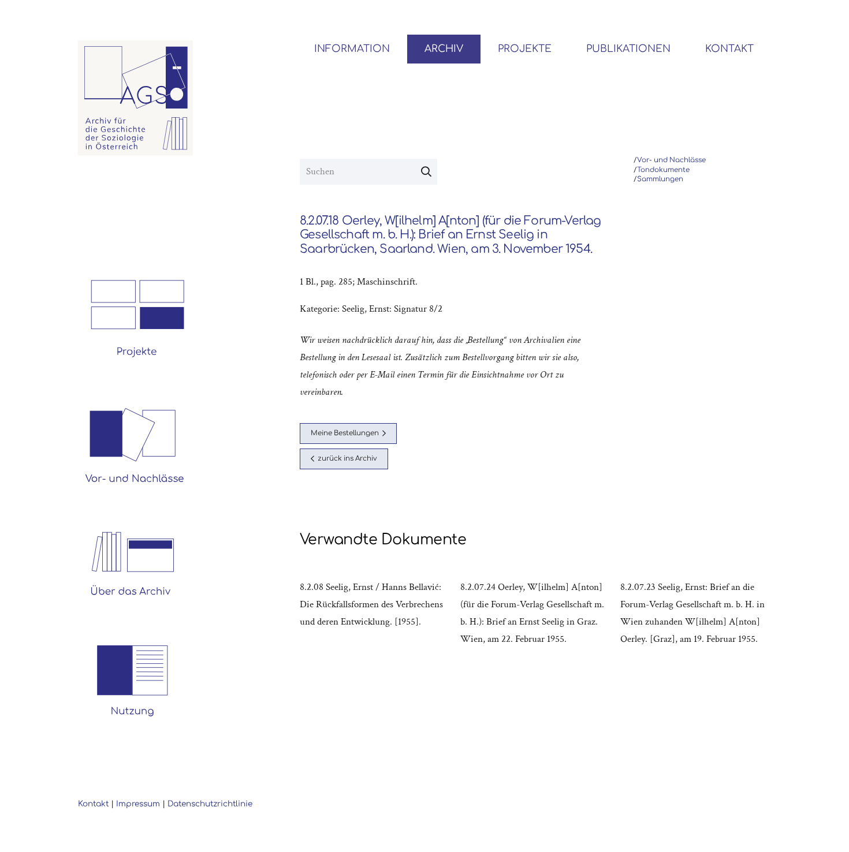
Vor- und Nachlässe (671, 160)
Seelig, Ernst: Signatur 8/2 (392, 308)
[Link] (135, 98)
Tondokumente (663, 170)
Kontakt (93, 803)
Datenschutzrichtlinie (209, 803)
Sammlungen (660, 179)
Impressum (138, 803)
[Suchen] (426, 172)
